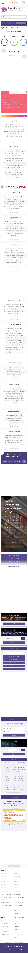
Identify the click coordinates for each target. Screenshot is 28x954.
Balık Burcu (16, 887)
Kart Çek (14, 623)
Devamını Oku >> (13, 829)
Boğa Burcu (3, 876)
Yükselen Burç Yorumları (6, 905)
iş (10, 197)
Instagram (17, 920)
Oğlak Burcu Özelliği (14, 558)
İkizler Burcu (4, 879)
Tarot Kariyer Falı (5, 931)
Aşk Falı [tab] (5, 92)
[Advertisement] (14, 74)
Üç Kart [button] (14, 546)
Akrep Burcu (17, 876)
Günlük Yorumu (14, 659)
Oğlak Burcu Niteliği (14, 564)
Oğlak (11, 415)
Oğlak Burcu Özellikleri (14, 555)
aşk (23, 373)
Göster (14, 735)
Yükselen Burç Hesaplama (19, 897)
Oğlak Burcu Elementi (14, 561)
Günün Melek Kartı (5, 934)
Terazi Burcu (17, 873)
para (22, 129)
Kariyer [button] (14, 538)
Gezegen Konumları (18, 905)
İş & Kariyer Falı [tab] (16, 92)
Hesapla (14, 642)
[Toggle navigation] (3, 3)
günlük (23, 151)
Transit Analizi (17, 913)
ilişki (8, 99)
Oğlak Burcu (17, 881)
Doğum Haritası (17, 910)
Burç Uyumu (17, 899)
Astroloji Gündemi (18, 908)
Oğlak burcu (10, 150)
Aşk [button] (14, 535)
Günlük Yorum (22, 23)
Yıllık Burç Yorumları (5, 902)
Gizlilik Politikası (18, 946)
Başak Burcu (4, 887)
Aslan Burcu (3, 884)
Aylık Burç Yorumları (5, 899)
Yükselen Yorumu (9, 23)
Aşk (4, 99)
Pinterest (17, 923)
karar (12, 151)
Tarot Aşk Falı (4, 923)
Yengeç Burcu (4, 881)
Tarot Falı (3, 920)
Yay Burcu (16, 879)
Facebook (17, 926)
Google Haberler (18, 934)
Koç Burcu (3, 873)
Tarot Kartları (4, 937)
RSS (16, 937)
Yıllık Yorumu (14, 669)
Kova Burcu (16, 884)
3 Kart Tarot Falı (4, 926)
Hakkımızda (8, 946)
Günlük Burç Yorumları (6, 894)
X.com (16, 929)
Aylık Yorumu (14, 665)
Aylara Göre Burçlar (18, 902)
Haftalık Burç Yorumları (6, 897)
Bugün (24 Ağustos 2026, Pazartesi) (12, 461)
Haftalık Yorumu (14, 662)
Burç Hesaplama (17, 894)
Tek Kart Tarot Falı (5, 928)
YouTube (17, 932)
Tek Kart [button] (14, 542)
